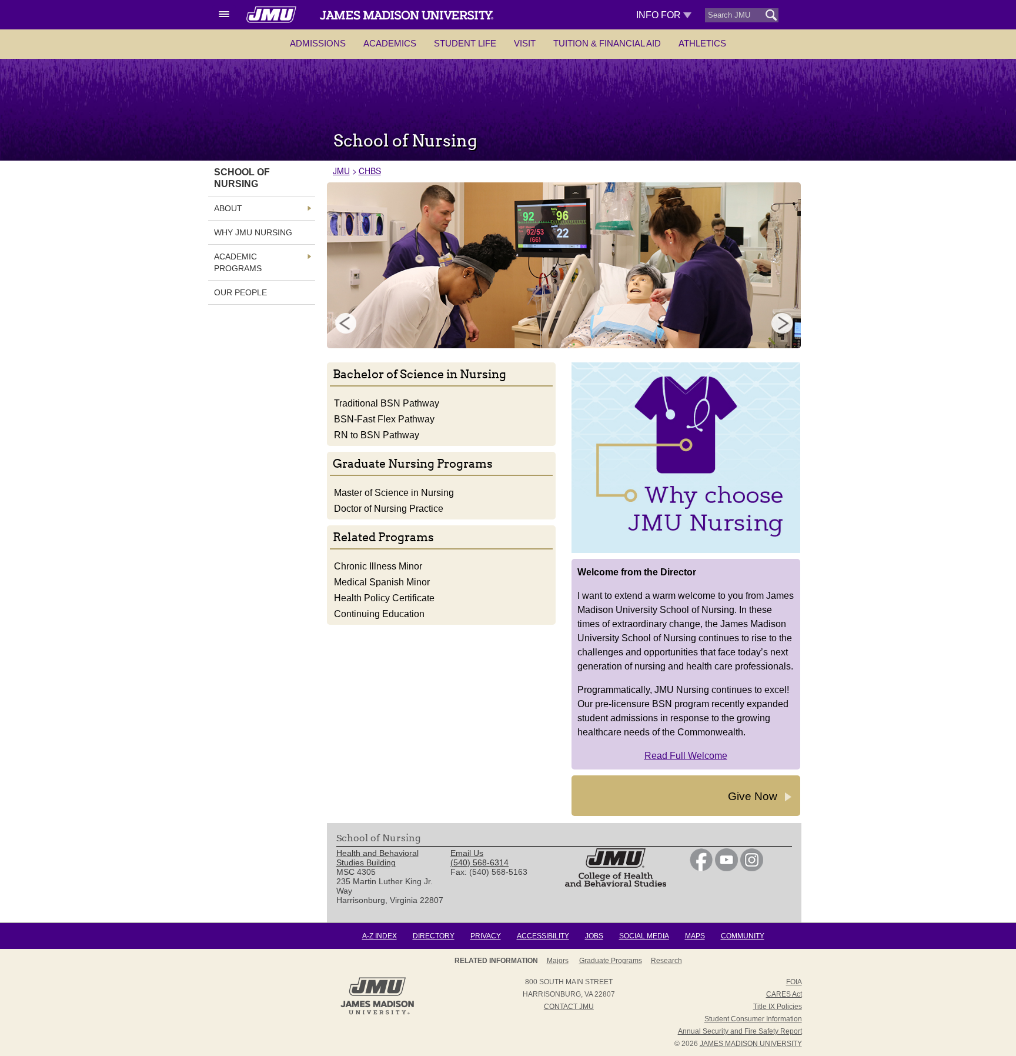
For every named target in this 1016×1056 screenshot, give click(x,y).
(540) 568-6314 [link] (479, 862)
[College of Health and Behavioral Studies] (615, 883)
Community (742, 936)
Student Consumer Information (753, 1019)
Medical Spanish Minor (382, 582)
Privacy (485, 936)
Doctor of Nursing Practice (388, 509)
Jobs (594, 936)
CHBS (370, 170)
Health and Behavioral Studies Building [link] (377, 857)
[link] (701, 868)
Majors (558, 961)
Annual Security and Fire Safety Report (740, 1031)
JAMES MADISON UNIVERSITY (751, 1044)
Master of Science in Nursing (394, 493)
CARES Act (784, 994)
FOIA (794, 982)
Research (666, 961)
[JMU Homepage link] (377, 1013)
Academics (389, 43)
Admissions (318, 43)
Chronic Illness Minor (378, 566)
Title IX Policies (777, 1006)
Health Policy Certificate (384, 598)
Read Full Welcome (685, 756)
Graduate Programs (610, 961)
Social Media (644, 936)
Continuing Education (379, 614)
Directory (433, 936)
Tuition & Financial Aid (607, 43)
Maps (695, 936)
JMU (341, 170)
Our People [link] (240, 292)
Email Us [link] (466, 853)
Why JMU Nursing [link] (253, 232)
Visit (525, 43)
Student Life (465, 43)
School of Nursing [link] (242, 178)
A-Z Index (379, 936)
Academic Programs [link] (238, 262)
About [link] (228, 208)
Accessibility (543, 936)
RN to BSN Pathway (376, 435)
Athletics (702, 43)
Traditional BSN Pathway (386, 403)
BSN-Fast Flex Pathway (384, 419)
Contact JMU (569, 1006)
